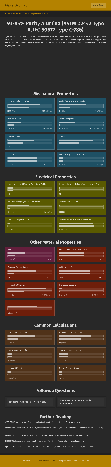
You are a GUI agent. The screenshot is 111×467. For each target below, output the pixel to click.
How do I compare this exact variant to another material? (77, 402)
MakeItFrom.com (17, 5)
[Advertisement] (55, 69)
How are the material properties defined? (27, 402)
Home (7, 14)
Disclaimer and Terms (46, 461)
